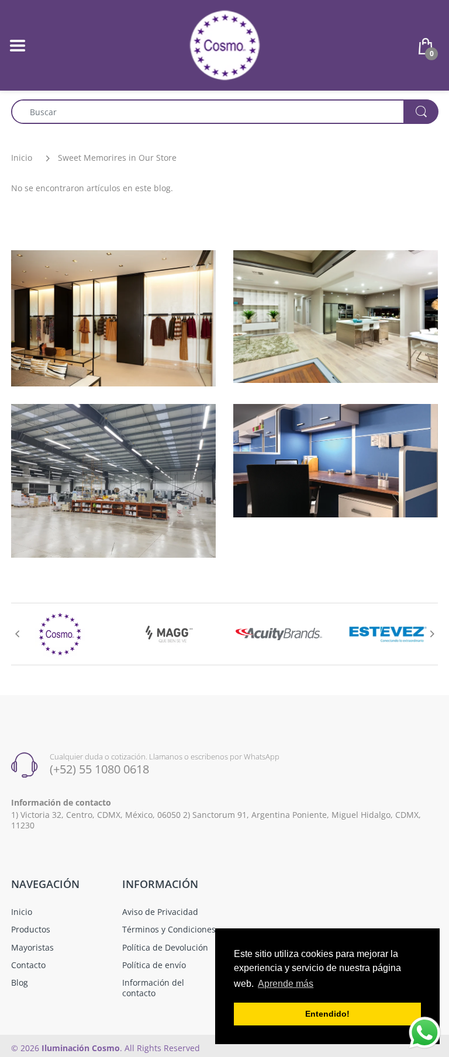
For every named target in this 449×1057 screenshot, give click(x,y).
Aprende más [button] (285, 984)
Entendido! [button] (327, 1013)
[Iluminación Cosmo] (224, 44)
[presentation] (17, 634)
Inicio (21, 157)
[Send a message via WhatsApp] (424, 1032)
